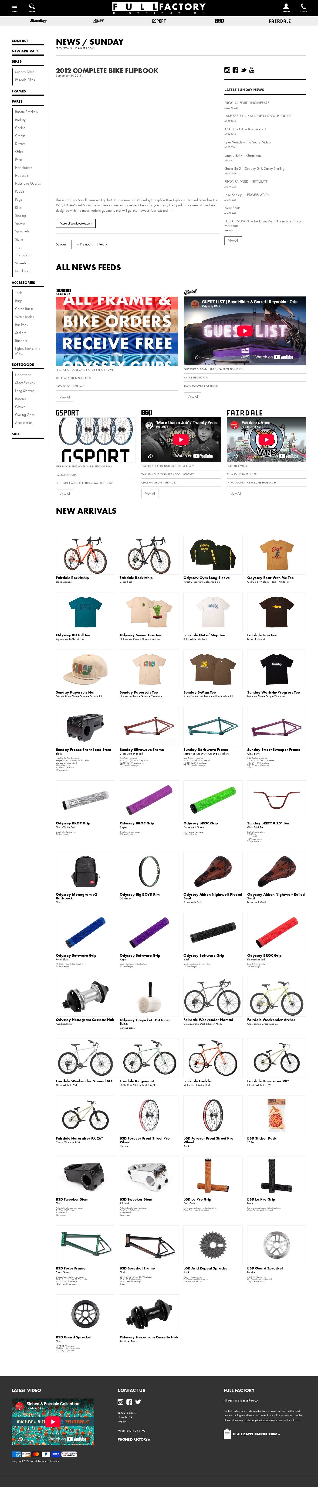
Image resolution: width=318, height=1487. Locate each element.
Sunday (107, 42)
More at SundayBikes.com (76, 223)
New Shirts (232, 208)
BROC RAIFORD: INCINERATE (246, 103)
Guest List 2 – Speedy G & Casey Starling (254, 168)
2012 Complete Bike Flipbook (107, 70)
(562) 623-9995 (135, 1430)
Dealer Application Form (257, 1420)
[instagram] (227, 70)
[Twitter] (244, 70)
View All (233, 240)
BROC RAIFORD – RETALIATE (246, 181)
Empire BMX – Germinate (243, 155)
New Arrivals (86, 511)
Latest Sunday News (244, 89)
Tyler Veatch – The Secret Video (247, 142)
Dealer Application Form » (256, 1434)
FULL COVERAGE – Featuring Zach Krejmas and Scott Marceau (263, 223)
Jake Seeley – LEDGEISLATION (247, 195)
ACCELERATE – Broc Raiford (245, 129)
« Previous (84, 244)
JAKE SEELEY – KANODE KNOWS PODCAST (258, 116)
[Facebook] (235, 70)
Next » (102, 244)
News (68, 42)
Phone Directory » (134, 1439)
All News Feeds (88, 267)
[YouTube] (252, 70)
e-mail (279, 1420)
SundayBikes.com (82, 48)
